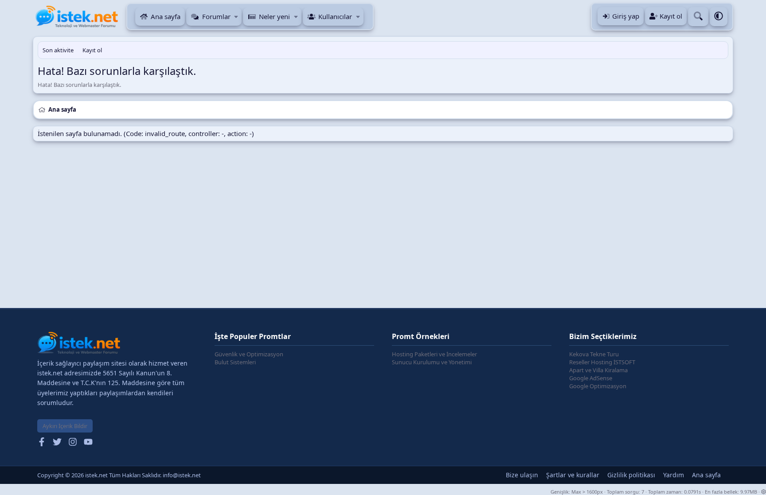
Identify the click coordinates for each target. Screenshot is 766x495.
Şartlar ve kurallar (572, 475)
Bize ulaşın (522, 475)
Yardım (673, 475)
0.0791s (692, 491)
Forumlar (216, 16)
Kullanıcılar (335, 16)
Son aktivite (58, 50)
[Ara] (698, 16)
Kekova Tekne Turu (594, 354)
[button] (236, 17)
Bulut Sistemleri (235, 362)
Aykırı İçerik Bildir (65, 426)
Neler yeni (274, 16)
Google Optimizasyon (597, 386)
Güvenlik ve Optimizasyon (249, 354)
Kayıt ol (92, 50)
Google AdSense (590, 378)
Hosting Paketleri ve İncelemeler (434, 354)
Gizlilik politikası (631, 475)
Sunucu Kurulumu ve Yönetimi (432, 362)
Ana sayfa (165, 16)
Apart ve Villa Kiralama (598, 370)
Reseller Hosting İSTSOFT (602, 362)
